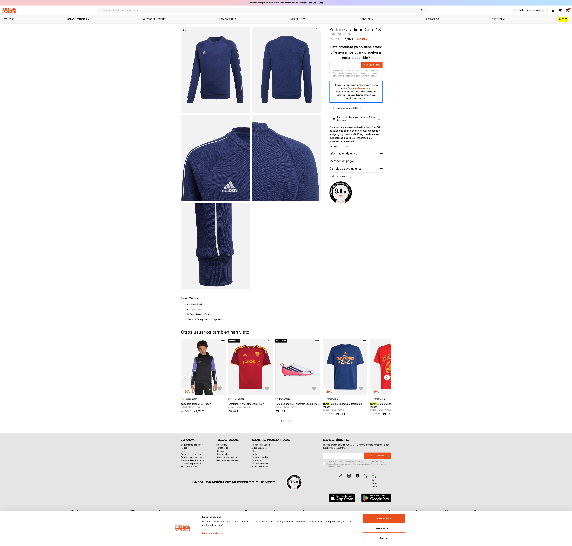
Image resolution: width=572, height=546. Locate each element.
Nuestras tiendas (260, 457)
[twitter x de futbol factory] (365, 475)
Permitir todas (383, 518)
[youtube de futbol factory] (374, 480)
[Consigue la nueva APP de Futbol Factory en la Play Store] (376, 497)
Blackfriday (221, 445)
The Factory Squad (261, 445)
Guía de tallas (222, 454)
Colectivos (221, 451)
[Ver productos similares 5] (290, 421)
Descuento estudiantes (227, 460)
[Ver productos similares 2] (283, 421)
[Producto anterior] (185, 377)
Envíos (184, 451)
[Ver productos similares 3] (286, 421)
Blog (254, 451)
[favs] (560, 10)
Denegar (383, 538)
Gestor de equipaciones (192, 454)
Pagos (184, 448)
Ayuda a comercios (261, 466)
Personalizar (382, 528)
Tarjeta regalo (223, 448)
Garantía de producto (191, 463)
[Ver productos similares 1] (281, 421)
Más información (189, 466)
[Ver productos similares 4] (288, 421)
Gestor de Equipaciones (360, 88)
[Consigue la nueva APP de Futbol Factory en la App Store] (342, 497)
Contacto (256, 460)
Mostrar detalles (210, 533)
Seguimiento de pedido (192, 445)
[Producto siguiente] (387, 377)
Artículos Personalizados (192, 460)
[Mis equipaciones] (553, 10)
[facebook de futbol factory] (357, 475)
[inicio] (9, 10)
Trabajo (255, 454)
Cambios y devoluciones (192, 457)
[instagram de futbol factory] (349, 475)
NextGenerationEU (260, 463)
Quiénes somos (259, 448)
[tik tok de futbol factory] (341, 475)
